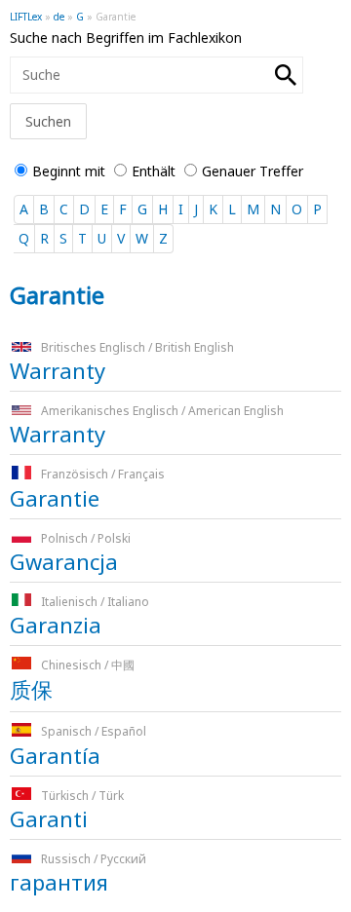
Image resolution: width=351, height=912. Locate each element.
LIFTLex (26, 16)
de (59, 16)
